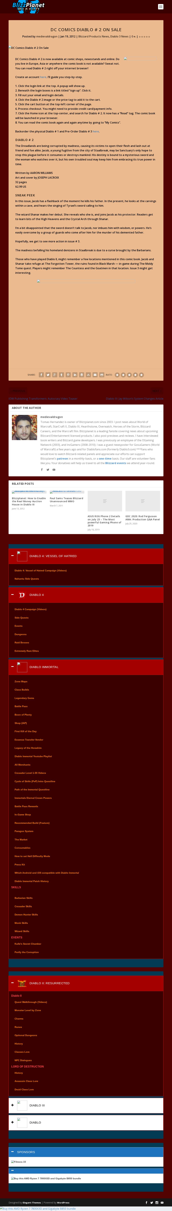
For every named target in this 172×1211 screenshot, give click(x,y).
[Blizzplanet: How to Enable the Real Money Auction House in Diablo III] (29, 492)
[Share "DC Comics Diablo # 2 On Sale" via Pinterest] (68, 374)
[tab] (86, 556)
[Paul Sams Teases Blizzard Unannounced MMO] (67, 492)
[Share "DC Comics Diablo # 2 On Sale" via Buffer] (81, 374)
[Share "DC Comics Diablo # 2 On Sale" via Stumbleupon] (88, 374)
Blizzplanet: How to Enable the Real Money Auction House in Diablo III (29, 501)
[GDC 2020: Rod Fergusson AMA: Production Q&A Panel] (142, 501)
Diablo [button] (35, 1122)
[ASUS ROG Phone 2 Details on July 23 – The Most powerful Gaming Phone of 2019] (105, 501)
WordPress (63, 1202)
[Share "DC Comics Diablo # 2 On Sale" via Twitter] (48, 374)
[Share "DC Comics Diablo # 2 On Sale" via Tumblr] (61, 374)
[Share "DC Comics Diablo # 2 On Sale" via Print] (101, 374)
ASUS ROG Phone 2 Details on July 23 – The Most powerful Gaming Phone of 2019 (104, 521)
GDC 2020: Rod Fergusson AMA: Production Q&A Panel (142, 518)
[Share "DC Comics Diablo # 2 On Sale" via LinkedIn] (75, 374)
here (43, 77)
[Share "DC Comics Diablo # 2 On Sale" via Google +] (54, 374)
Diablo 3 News (119, 36)
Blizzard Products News (93, 36)
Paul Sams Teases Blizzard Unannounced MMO (66, 500)
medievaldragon (46, 36)
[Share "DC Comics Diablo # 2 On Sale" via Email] (95, 374)
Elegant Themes (32, 1202)
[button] (86, 1171)
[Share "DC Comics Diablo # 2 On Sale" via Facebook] (41, 374)
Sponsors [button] (26, 1152)
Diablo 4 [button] (36, 595)
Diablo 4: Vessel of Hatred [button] (53, 556)
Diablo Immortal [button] (43, 667)
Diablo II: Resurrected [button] (49, 983)
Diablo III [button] (37, 1105)
